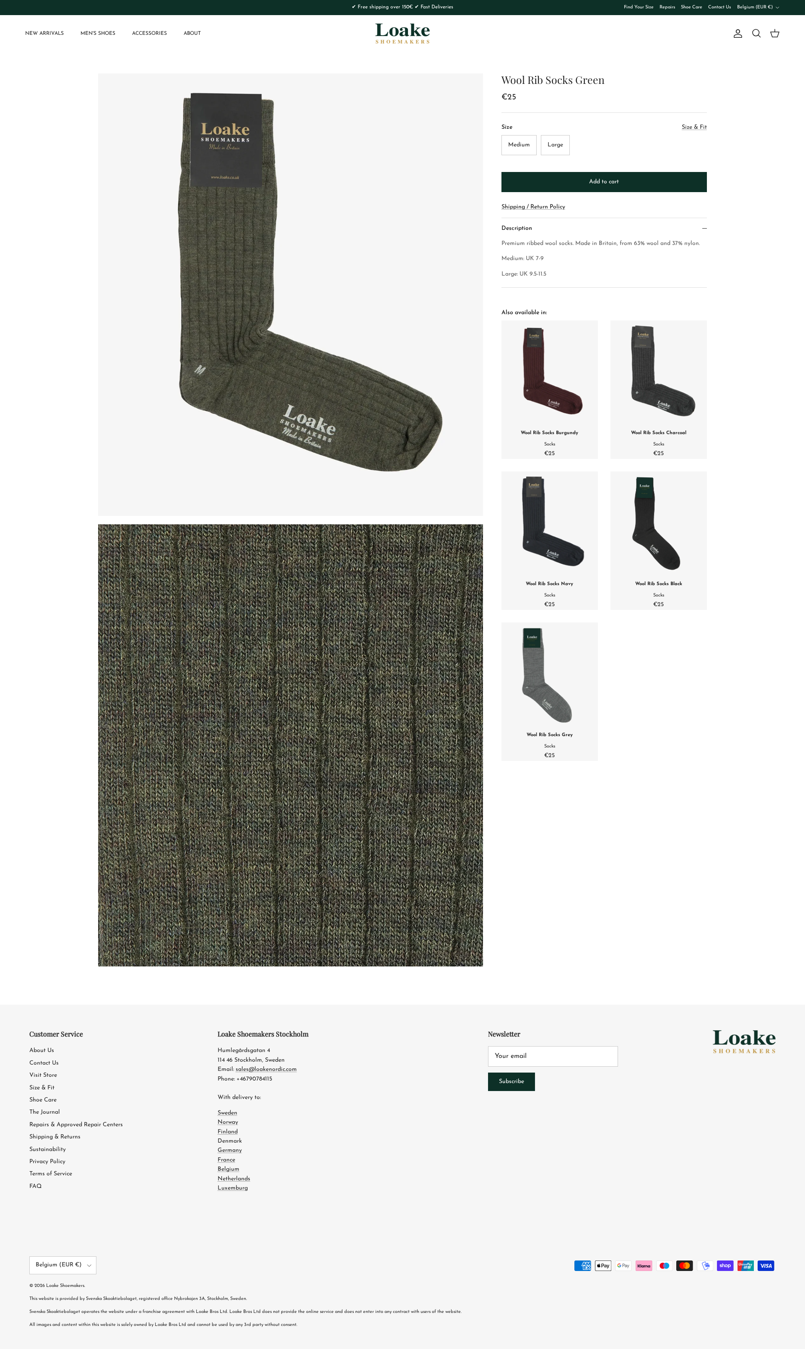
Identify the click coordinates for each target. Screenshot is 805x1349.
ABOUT (192, 33)
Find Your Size (639, 7)
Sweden (227, 1113)
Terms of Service (50, 1174)
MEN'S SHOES (97, 33)
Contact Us (719, 7)
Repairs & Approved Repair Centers (76, 1125)
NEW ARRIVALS (44, 33)
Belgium (228, 1169)
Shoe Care (691, 7)
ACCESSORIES (149, 33)
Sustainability (47, 1149)
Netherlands (234, 1179)
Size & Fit (42, 1088)
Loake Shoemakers (65, 1286)
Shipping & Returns (54, 1137)
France (226, 1160)
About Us (41, 1050)
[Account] (736, 34)
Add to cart (604, 182)
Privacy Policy (47, 1162)
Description (516, 228)
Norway (228, 1122)
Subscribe (511, 1081)
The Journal (44, 1112)
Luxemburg (233, 1188)
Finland (228, 1132)
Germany (230, 1150)
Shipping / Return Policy (533, 207)
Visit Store (43, 1075)
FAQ (35, 1186)
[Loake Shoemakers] (402, 33)
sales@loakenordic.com (266, 1069)
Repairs (667, 7)
